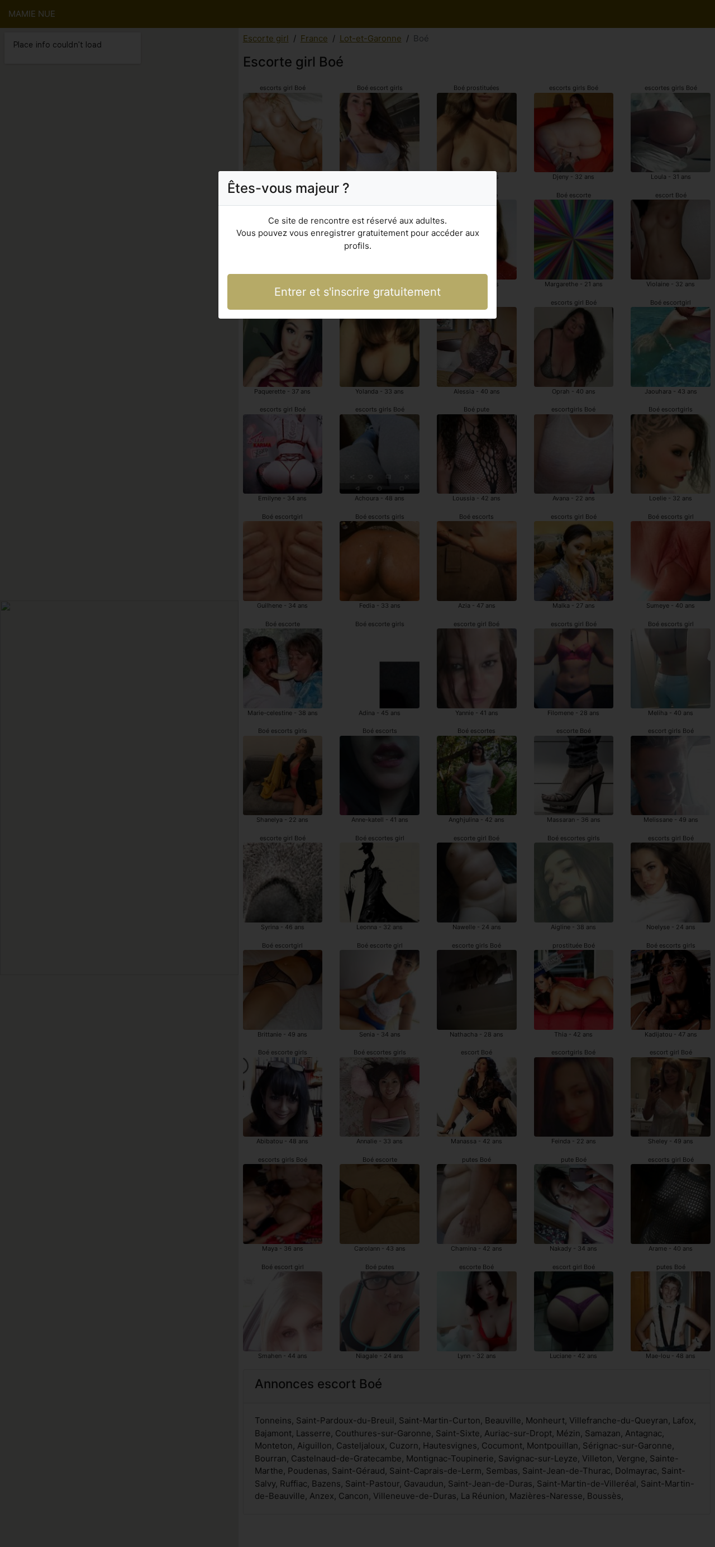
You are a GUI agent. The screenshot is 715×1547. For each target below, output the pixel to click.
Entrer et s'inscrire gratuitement (357, 292)
